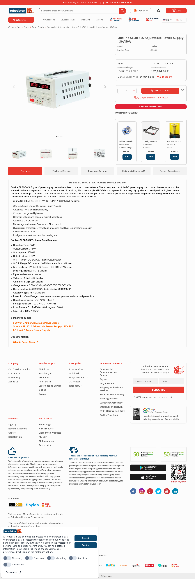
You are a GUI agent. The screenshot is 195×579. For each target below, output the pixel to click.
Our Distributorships (19, 369)
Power (26, 27)
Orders (12, 432)
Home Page (16, 27)
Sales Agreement (109, 398)
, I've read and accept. (154, 397)
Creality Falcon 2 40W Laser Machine (150, 144)
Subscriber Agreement (111, 402)
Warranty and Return (111, 406)
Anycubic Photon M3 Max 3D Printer (174, 144)
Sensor (42, 394)
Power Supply (38, 27)
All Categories (46, 441)
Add (127, 156)
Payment (104, 379)
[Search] (122, 11)
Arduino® (44, 377)
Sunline (154, 46)
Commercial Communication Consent (108, 372)
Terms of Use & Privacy (112, 394)
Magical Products (78, 377)
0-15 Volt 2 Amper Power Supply (31, 330)
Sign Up (12, 424)
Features (25, 171)
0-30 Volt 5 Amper (22, 323)
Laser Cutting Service (50, 385)
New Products (49, 20)
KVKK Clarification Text (112, 410)
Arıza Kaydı (85, 20)
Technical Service (61, 171)
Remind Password (17, 428)
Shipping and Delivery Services (111, 389)
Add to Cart (162, 90)
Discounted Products (50, 432)
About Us (13, 381)
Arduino (99, 20)
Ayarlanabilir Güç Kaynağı (58, 27)
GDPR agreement (144, 397)
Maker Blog (14, 377)
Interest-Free (76, 369)
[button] (56, 136)
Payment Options (97, 171)
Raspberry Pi (45, 373)
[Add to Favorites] (181, 91)
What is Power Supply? (25, 342)
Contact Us (14, 373)
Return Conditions (169, 171)
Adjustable (38, 323)
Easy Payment (107, 383)
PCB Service (45, 381)
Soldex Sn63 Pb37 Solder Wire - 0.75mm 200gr (127, 144)
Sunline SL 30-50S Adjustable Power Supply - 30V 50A (94, 27)
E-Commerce (106, 576)
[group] (59, 83)
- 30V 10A (67, 326)
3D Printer (44, 369)
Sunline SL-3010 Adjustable (29, 326)
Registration (15, 436)
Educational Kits (67, 20)
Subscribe (158, 389)
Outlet (42, 389)
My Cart (43, 436)
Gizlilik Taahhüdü (109, 415)
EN (167, 19)
